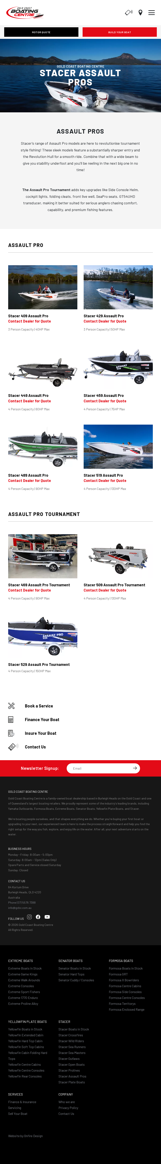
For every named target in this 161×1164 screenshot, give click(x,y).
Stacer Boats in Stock (73, 1029)
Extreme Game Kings (23, 974)
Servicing (14, 1108)
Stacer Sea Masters (72, 1053)
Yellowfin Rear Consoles (25, 1076)
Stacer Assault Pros (72, 1076)
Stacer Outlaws (69, 1058)
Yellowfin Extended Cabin (25, 1035)
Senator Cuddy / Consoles (76, 980)
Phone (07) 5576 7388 (22, 902)
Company (65, 1094)
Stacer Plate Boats (71, 1082)
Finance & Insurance (22, 1102)
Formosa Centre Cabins (125, 986)
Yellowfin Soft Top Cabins (26, 1047)
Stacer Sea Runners (72, 1047)
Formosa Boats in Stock (126, 968)
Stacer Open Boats (71, 1064)
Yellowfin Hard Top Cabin (25, 1041)
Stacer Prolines (69, 1070)
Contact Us (66, 1113)
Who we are (66, 1102)
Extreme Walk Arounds (24, 980)
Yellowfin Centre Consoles (26, 1070)
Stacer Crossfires (70, 1035)
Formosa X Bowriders (124, 980)
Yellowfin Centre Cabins (24, 1064)
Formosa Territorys (122, 1003)
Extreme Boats (20, 961)
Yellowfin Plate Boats (27, 1022)
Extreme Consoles (21, 986)
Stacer (64, 1022)
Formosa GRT (118, 974)
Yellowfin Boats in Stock (25, 1029)
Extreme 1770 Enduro (23, 998)
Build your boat (119, 32)
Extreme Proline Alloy (23, 1003)
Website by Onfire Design (25, 1136)
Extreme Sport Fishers (24, 992)
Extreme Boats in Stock (25, 968)
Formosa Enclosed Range (126, 1009)
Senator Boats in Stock (74, 968)
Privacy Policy (68, 1108)
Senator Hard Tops (71, 974)
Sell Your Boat (17, 1113)
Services (15, 1094)
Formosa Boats (121, 961)
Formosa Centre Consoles (127, 998)
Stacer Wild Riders (71, 1041)
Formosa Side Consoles (125, 992)
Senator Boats (70, 961)
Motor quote (41, 32)
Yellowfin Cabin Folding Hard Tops (27, 1055)
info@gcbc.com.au (19, 907)
